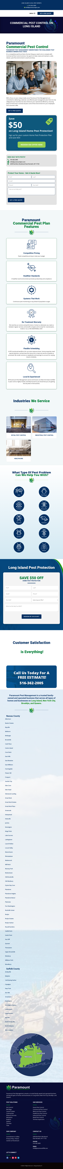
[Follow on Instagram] (13, 1158)
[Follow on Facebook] (7, 1158)
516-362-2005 (37, 1143)
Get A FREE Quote (16, 200)
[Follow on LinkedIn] (18, 1158)
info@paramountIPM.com (40, 1148)
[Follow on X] (10, 1158)
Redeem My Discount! (31, 616)
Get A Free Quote (14, 111)
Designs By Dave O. (38, 1165)
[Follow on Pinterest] (16, 1158)
